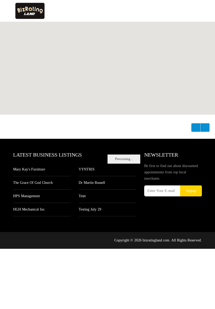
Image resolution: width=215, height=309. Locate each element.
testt (82, 196)
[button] (107, 65)
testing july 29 (90, 209)
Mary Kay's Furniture (29, 169)
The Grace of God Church (33, 183)
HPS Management (26, 196)
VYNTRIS (87, 169)
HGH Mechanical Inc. (29, 209)
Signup (191, 191)
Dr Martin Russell (92, 183)
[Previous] (196, 127)
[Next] (205, 127)
